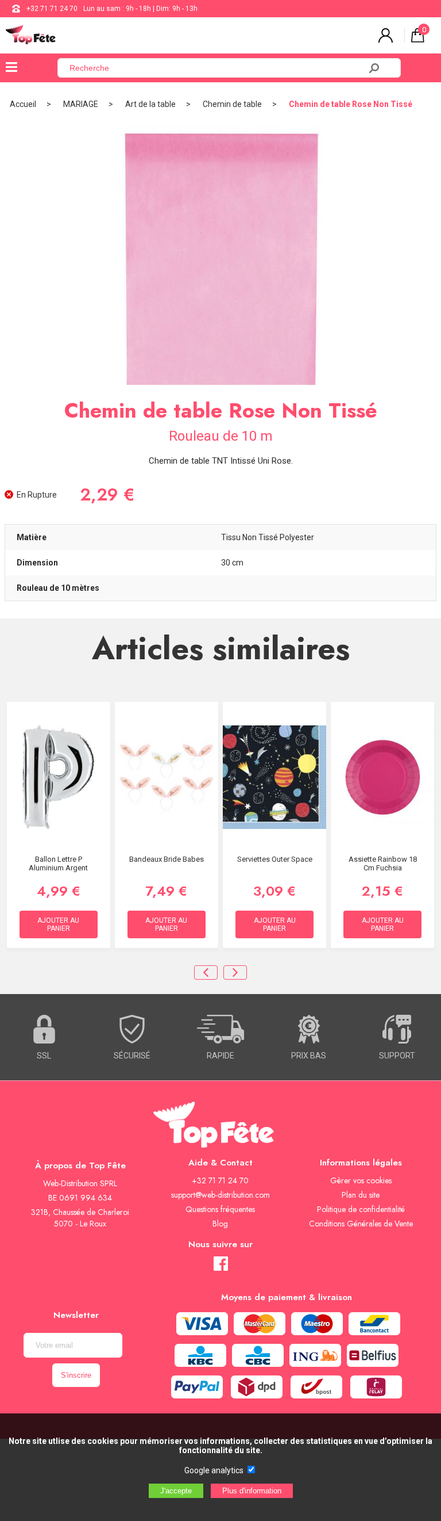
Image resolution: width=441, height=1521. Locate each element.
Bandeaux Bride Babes (166, 859)
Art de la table (150, 104)
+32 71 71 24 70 (52, 9)
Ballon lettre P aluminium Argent (58, 863)
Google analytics (213, 1470)
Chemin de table (232, 104)
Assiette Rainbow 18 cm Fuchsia (383, 863)
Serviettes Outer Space (274, 859)
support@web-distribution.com (220, 1195)
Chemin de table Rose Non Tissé (350, 104)
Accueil (23, 104)
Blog (220, 1223)
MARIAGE (80, 104)
